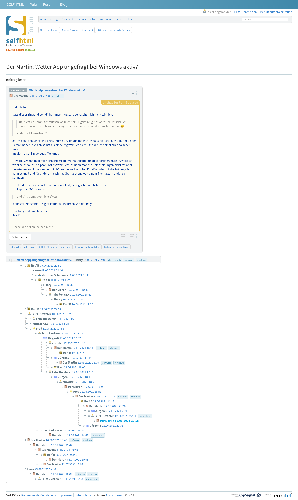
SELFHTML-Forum (49, 30)
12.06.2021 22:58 (39, 96)
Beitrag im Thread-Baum (116, 246)
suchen (119, 19)
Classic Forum (115, 495)
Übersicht (67, 19)
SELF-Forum (18, 90)
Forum (48, 4)
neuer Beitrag (49, 19)
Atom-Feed (87, 30)
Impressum (65, 495)
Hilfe (130, 19)
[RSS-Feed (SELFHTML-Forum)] (20, 50)
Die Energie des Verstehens (38, 495)
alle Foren (29, 246)
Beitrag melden (20, 237)
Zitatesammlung (100, 19)
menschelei (57, 96)
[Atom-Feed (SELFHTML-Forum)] (10, 50)
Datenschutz (83, 495)
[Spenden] (30, 50)
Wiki (33, 4)
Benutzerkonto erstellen (87, 246)
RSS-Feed (101, 30)
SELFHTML (15, 4)
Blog (63, 4)
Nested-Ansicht (70, 30)
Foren (80, 19)
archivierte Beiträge (120, 30)
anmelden (66, 246)
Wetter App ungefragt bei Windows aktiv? (57, 90)
